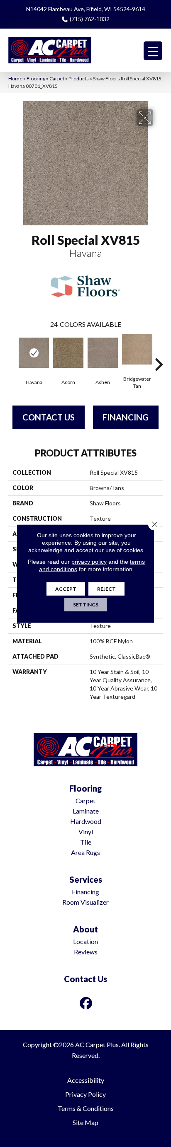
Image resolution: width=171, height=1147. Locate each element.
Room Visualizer (85, 902)
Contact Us (48, 417)
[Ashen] (103, 353)
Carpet (56, 78)
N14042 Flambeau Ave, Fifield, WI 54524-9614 (85, 8)
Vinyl (85, 831)
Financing (126, 417)
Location (85, 941)
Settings (85, 604)
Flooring (36, 78)
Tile (85, 842)
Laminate (86, 811)
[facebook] (86, 1003)
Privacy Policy (85, 1094)
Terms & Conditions (86, 1108)
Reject (106, 588)
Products (78, 78)
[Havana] (34, 353)
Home (15, 78)
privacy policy (89, 561)
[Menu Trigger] (153, 50)
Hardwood (85, 821)
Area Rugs (85, 852)
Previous (12, 352)
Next (158, 352)
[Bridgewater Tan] (137, 349)
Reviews (86, 952)
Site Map (85, 1122)
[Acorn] (68, 353)
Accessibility (85, 1080)
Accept (65, 588)
